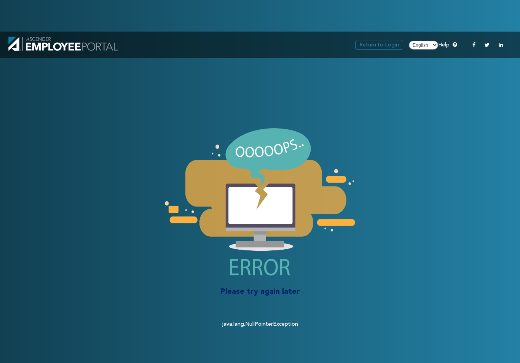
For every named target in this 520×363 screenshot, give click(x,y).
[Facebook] (473, 45)
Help (447, 45)
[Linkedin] (501, 45)
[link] (63, 45)
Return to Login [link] (379, 45)
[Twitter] (487, 45)
